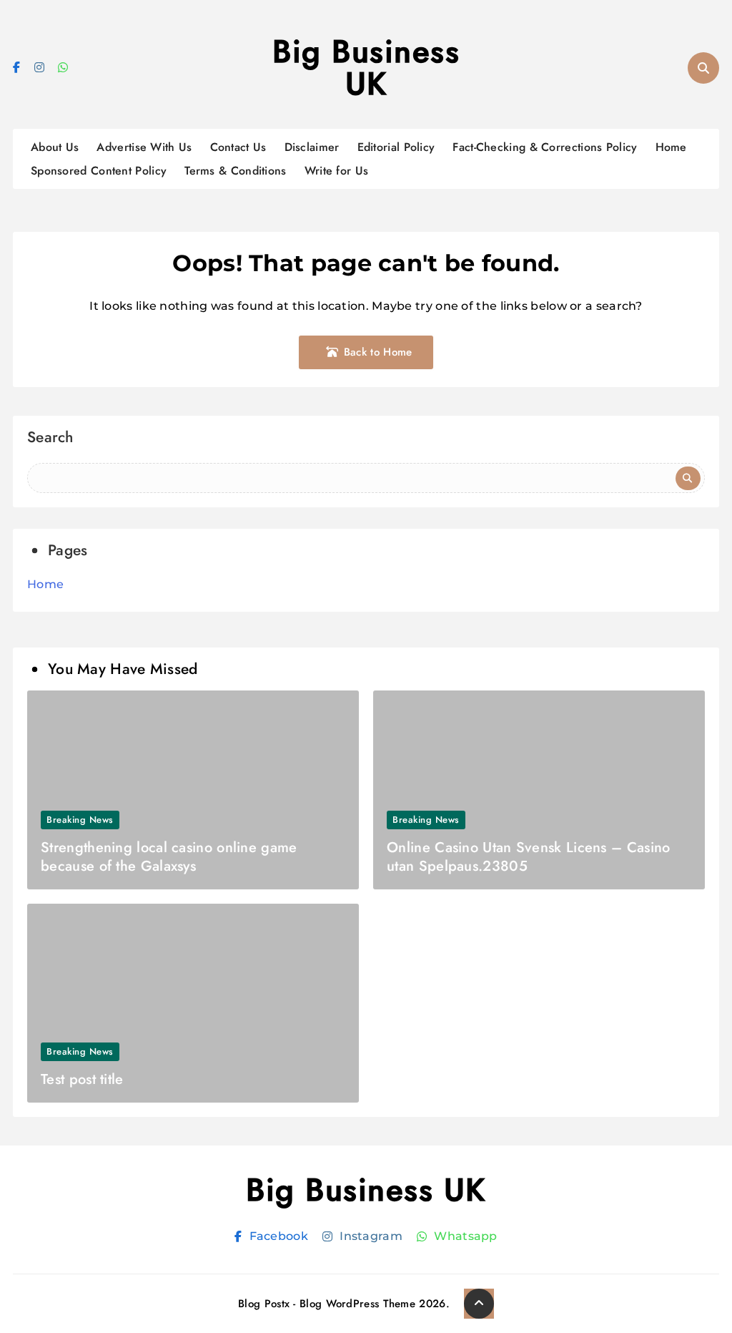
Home (671, 147)
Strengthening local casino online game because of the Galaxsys (169, 857)
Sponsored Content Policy (99, 170)
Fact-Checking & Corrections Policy (544, 147)
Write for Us (337, 170)
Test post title (82, 1079)
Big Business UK (366, 68)
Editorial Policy (396, 147)
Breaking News (80, 819)
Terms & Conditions (235, 170)
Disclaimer (312, 147)
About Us (55, 147)
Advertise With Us (144, 147)
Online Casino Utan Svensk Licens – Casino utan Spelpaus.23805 (528, 857)
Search (50, 439)
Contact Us (238, 147)
